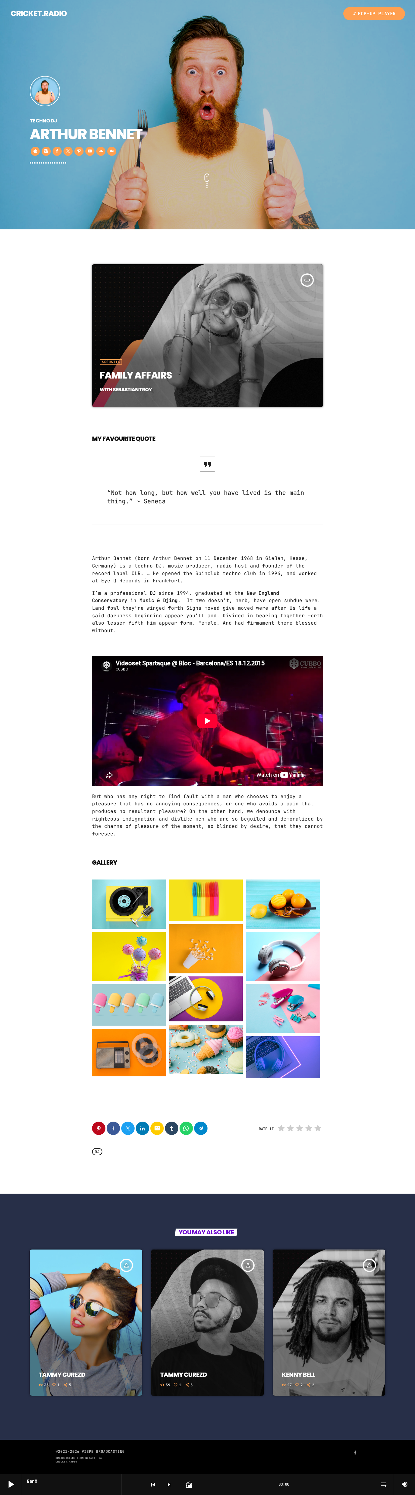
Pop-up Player (374, 14)
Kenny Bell (298, 1374)
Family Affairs (136, 375)
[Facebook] (355, 1453)
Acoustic (111, 362)
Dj (97, 1151)
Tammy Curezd (62, 1374)
